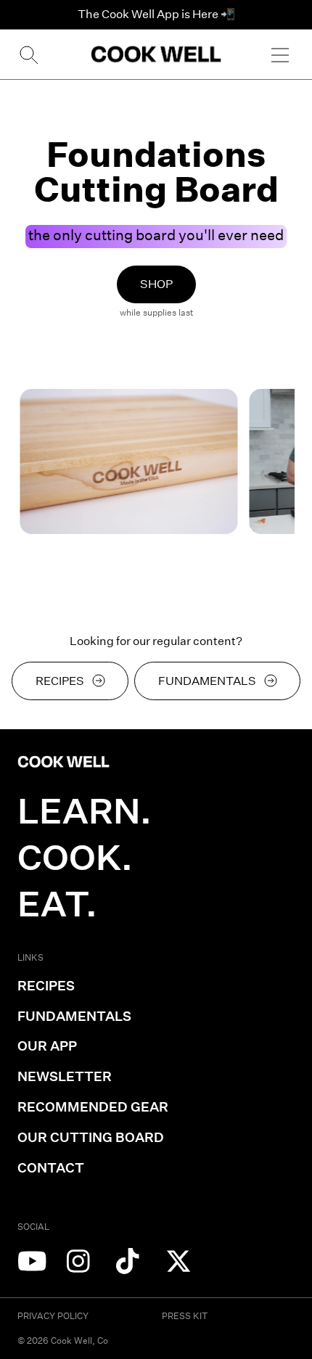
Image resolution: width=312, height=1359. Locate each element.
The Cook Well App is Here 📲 (156, 14)
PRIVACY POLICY (53, 1316)
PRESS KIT (185, 1316)
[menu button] (280, 55)
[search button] (27, 55)
